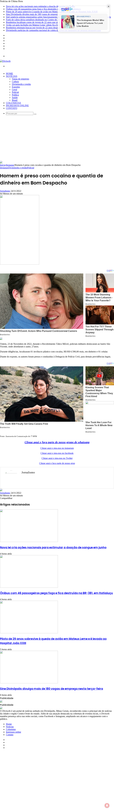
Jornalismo (5, 191)
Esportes (16, 87)
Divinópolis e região (21, 84)
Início (2, 165)
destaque (10, 165)
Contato (11, 108)
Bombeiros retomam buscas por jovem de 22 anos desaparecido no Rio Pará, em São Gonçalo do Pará (54, 27)
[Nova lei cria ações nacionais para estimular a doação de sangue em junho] (29, 541)
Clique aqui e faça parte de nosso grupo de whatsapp (57, 442)
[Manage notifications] (107, 805)
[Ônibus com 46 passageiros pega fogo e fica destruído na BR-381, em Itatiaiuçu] (29, 587)
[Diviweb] (5, 61)
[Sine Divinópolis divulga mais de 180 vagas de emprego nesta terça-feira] (29, 682)
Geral (14, 89)
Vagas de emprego (20, 79)
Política (15, 95)
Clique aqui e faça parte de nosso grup (57, 463)
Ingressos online (17, 105)
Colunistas (13, 103)
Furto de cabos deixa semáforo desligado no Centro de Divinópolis (37, 19)
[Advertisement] (57, 138)
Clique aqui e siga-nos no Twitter (57, 458)
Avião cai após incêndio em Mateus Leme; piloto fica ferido (34, 25)
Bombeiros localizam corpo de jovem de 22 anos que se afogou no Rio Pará (41, 22)
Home (9, 73)
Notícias (11, 76)
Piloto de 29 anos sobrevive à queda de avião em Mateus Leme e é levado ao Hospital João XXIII (52, 11)
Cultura (15, 81)
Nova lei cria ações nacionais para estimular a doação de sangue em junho (40, 6)
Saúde (15, 97)
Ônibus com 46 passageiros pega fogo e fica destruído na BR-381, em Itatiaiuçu (43, 9)
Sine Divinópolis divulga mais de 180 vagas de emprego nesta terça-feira (40, 14)
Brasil (14, 100)
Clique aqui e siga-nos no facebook (57, 453)
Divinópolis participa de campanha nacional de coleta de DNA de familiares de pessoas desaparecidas (53, 30)
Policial (15, 92)
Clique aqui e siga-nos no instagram (57, 448)
